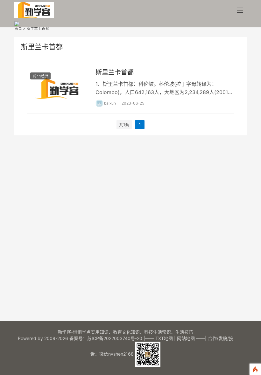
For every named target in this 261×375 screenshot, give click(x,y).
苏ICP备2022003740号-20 (115, 338)
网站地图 (186, 338)
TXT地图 (164, 338)
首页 (18, 28)
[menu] (240, 10)
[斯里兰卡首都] (58, 87)
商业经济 (40, 75)
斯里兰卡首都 (37, 28)
